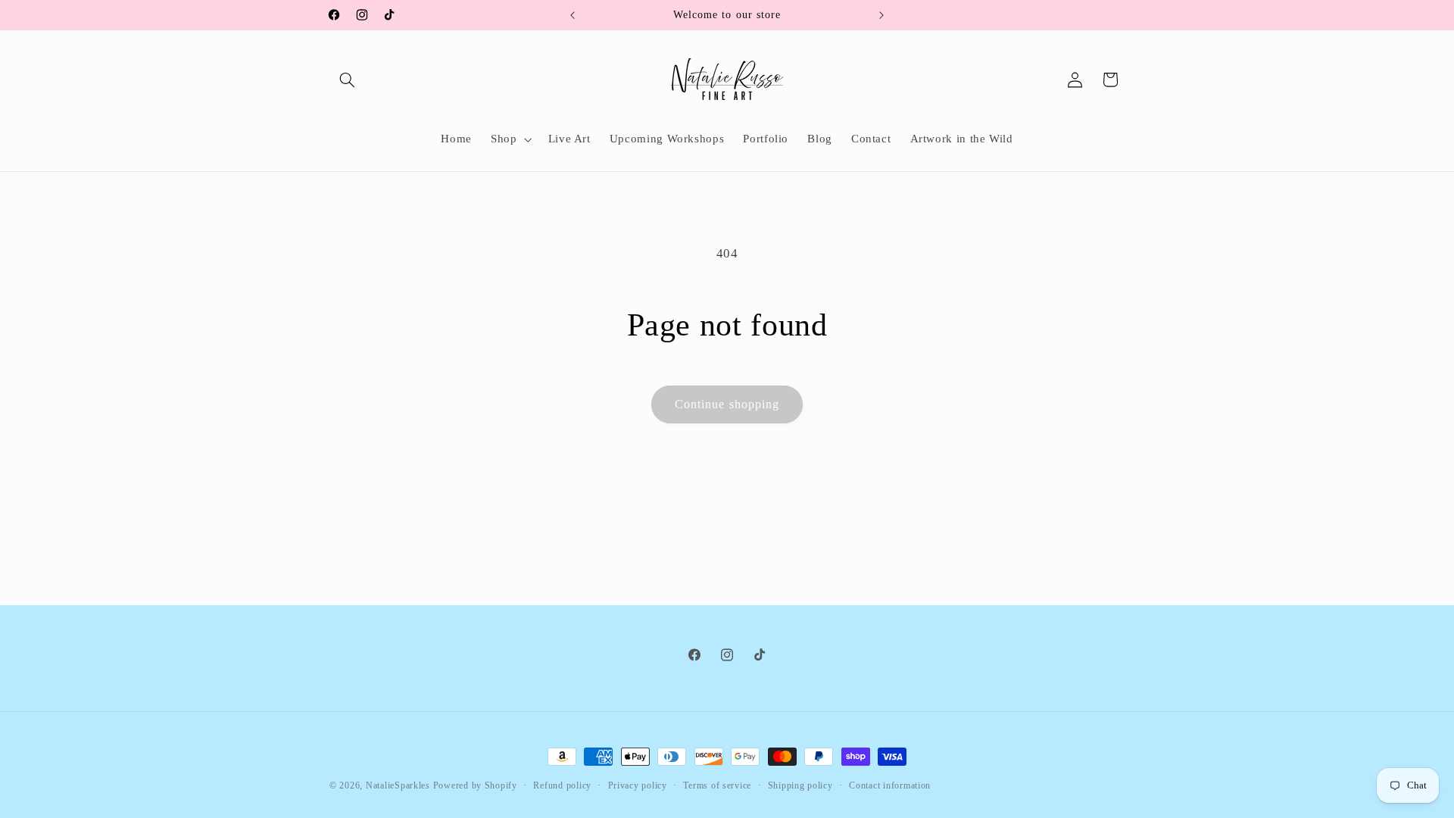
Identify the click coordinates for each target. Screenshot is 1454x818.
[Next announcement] (881, 15)
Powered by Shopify (475, 785)
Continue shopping (727, 404)
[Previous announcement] (572, 15)
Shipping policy (800, 785)
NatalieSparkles (398, 785)
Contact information (890, 785)
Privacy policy (637, 785)
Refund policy (562, 785)
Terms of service (717, 785)
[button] (346, 79)
